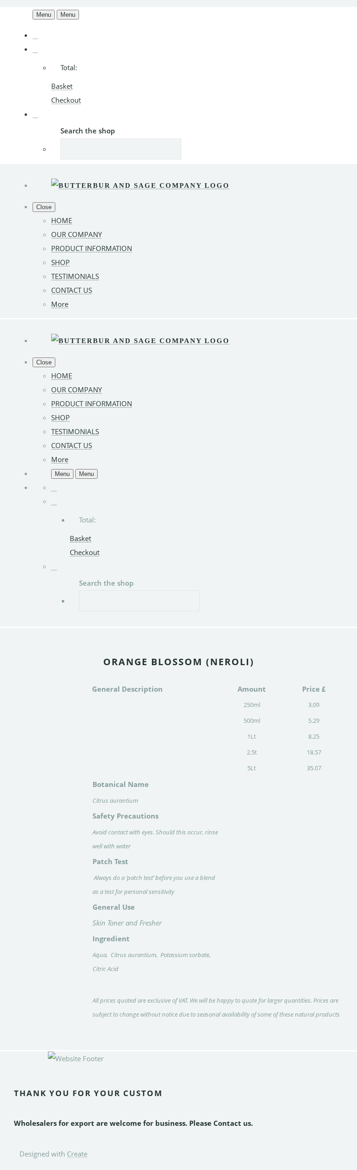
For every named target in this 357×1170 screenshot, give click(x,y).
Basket (62, 86)
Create (77, 1153)
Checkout (66, 100)
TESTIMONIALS (75, 276)
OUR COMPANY (76, 234)
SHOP (60, 262)
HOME (61, 220)
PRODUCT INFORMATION (91, 248)
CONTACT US (71, 290)
